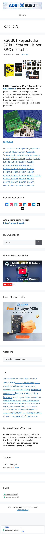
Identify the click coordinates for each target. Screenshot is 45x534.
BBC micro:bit (9, 89)
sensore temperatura (28, 409)
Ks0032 (30, 165)
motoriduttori (35, 400)
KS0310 (22, 182)
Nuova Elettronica (8, 403)
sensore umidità (8, 413)
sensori (30, 185)
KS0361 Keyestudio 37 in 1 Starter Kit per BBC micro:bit (22, 45)
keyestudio (35, 148)
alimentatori (33, 378)
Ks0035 (14, 169)
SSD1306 (12, 416)
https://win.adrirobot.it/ (14, 223)
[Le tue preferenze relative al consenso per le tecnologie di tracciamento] (11, 530)
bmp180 (33, 386)
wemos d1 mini (23, 416)
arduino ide (18, 383)
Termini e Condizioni (11, 497)
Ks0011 (6, 159)
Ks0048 (30, 172)
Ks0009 (28, 155)
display (27, 389)
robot (23, 406)
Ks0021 (14, 162)
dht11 (21, 390)
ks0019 (37, 159)
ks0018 (29, 159)
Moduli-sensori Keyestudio (23, 152)
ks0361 (14, 185)
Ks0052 (30, 175)
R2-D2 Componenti (34, 403)
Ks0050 (14, 175)
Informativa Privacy (11, 494)
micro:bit (7, 152)
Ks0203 (22, 179)
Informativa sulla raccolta (13, 531)
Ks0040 (14, 172)
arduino (9, 382)
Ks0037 (30, 169)
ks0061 (38, 175)
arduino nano (28, 383)
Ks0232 (6, 182)
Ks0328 (30, 182)
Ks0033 (6, 169)
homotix (7, 397)
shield (24, 413)
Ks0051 (22, 175)
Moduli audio (26, 400)
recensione (17, 406)
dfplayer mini (15, 390)
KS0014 (14, 159)
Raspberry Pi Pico (8, 406)
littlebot (13, 400)
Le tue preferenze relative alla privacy (25, 527)
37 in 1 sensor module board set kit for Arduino (16, 378)
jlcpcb (15, 397)
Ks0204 (30, 179)
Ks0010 (36, 155)
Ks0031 (22, 165)
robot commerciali (32, 406)
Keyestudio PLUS (33, 398)
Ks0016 (21, 159)
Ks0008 (20, 155)
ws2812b (34, 416)
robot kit (5, 409)
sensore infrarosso (14, 409)
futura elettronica (26, 393)
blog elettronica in (16, 386)
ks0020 (6, 162)
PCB (21, 403)
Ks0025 (30, 162)
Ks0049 (6, 175)
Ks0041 (22, 172)
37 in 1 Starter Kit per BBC (17, 148)
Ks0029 (14, 165)
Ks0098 (6, 179)
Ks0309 (14, 182)
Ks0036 (22, 169)
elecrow (6, 394)
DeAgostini (7, 390)
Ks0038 (6, 172)
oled (16, 403)
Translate (16, 467)
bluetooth (27, 386)
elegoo (12, 394)
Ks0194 (14, 179)
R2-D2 (25, 403)
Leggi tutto (8, 142)
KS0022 (22, 162)
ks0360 (6, 185)
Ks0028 (6, 165)
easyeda (36, 389)
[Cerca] (38, 242)
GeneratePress (22, 510)
